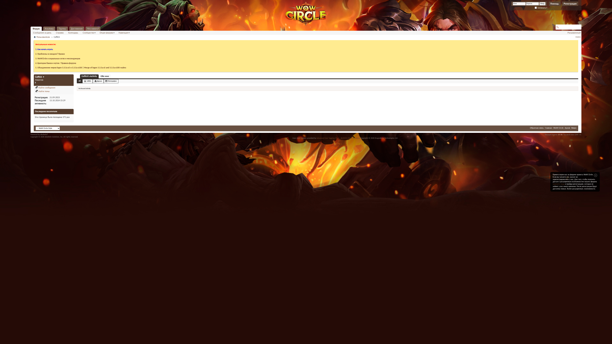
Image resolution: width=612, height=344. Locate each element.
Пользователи (43, 37)
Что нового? (93, 29)
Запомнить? (542, 8)
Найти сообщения (46, 88)
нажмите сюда (559, 184)
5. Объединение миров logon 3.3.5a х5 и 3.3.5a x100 (58, 68)
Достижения (77, 29)
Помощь (554, 4)
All (80, 81)
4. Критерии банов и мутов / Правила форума (55, 63)
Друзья (99, 81)
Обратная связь (537, 128)
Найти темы (44, 91)
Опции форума (106, 33)
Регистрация (570, 4)
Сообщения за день (42, 33)
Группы (62, 29)
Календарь (73, 33)
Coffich (89, 81)
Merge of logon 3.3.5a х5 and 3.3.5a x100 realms (105, 68)
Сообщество (88, 33)
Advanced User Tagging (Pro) (328, 138)
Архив (567, 128)
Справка (60, 33)
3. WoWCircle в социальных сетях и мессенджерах (57, 59)
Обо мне (105, 76)
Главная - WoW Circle (554, 128)
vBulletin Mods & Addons (350, 138)
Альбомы (49, 29)
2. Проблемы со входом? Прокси (50, 54)
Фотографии (112, 81)
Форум (36, 29)
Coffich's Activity (89, 76)
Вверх (573, 128)
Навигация (123, 33)
